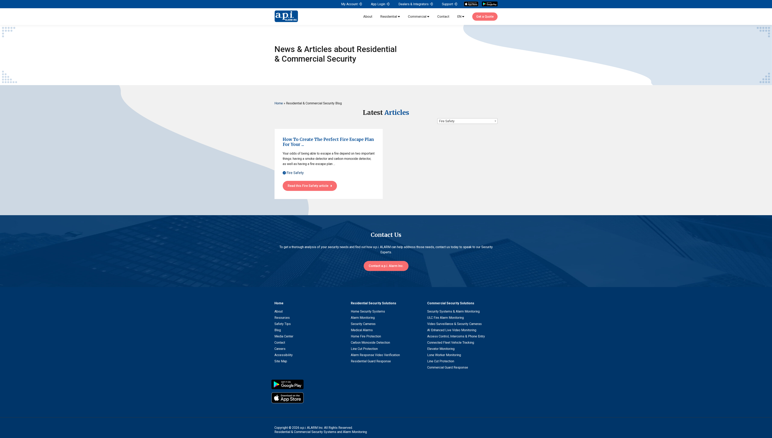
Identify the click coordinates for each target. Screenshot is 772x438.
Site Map (280, 361)
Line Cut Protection (364, 349)
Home (278, 103)
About (367, 16)
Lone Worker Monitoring (444, 355)
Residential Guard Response (371, 361)
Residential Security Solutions (373, 303)
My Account (349, 4)
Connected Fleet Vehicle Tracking (450, 342)
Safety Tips (282, 324)
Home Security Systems (368, 311)
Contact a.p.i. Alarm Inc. (386, 266)
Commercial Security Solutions (450, 303)
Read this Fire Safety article (308, 186)
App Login (378, 4)
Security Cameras (363, 324)
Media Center (283, 336)
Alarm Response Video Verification (375, 355)
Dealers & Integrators (413, 4)
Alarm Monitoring (363, 318)
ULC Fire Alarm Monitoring (445, 318)
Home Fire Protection (366, 336)
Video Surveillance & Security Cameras (454, 324)
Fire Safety (295, 173)
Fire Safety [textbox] (447, 121)
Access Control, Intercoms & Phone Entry (456, 336)
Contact (443, 16)
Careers (279, 349)
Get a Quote (485, 16)
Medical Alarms (362, 330)
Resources (282, 318)
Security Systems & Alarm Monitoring (453, 311)
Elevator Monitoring (441, 349)
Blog (277, 330)
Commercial (417, 16)
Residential (388, 16)
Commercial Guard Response (447, 367)
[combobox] (467, 121)
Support (447, 4)
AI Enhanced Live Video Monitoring (451, 330)
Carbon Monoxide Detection (370, 342)
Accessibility (283, 355)
